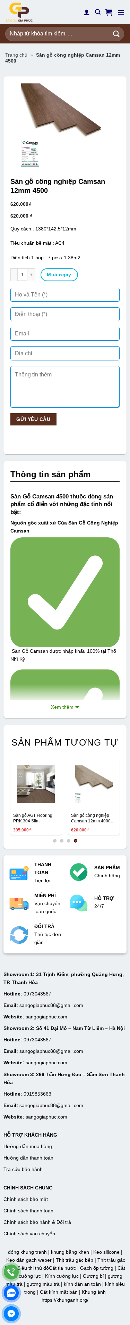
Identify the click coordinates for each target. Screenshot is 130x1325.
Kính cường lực (62, 1276)
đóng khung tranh (27, 1252)
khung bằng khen (70, 1252)
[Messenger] (11, 1314)
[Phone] (11, 1272)
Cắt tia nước (62, 1268)
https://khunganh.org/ (65, 1300)
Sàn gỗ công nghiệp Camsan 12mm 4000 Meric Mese (91, 818)
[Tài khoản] (86, 12)
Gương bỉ (93, 1276)
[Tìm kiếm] (98, 12)
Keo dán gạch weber (29, 1260)
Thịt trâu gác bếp (74, 1260)
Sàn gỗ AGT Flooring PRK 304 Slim (32, 818)
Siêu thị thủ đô (33, 1268)
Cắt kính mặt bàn (59, 1292)
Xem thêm (62, 707)
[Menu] (121, 12)
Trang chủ (16, 55)
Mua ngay (59, 274)
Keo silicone (106, 1252)
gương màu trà (43, 1284)
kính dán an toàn (82, 1284)
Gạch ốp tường (96, 1268)
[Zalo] (11, 1293)
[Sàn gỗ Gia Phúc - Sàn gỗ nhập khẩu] (40, 12)
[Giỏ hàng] (108, 12)
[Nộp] (116, 34)
